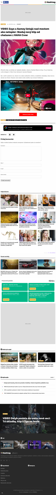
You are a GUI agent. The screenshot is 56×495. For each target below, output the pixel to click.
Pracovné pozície (7, 280)
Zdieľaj (6, 2)
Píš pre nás (3, 480)
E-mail (2, 168)
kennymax (26, 492)
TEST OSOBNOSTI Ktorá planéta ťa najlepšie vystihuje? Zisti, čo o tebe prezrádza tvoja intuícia (24, 393)
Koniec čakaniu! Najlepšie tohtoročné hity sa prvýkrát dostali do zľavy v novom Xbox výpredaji (28, 272)
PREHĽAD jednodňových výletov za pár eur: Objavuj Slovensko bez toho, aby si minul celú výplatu (25, 386)
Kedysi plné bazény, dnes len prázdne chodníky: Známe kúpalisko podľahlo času (26, 383)
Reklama (3, 478)
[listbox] (50, 377)
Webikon (35, 492)
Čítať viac (7, 427)
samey (20, 120)
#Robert (19, 24)
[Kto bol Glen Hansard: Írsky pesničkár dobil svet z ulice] (46, 357)
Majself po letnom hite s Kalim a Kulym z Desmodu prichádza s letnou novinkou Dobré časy (9, 366)
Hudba (3, 24)
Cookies (3, 473)
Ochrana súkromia (5, 475)
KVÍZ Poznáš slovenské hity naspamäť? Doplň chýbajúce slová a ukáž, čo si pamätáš (27, 366)
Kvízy (23, 360)
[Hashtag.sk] (50, 2)
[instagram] (6, 460)
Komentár (3, 145)
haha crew (9, 120)
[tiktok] (9, 460)
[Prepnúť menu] (1, 2)
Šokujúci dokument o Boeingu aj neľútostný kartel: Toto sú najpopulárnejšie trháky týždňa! (45, 272)
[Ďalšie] (54, 445)
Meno (2, 163)
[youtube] (4, 460)
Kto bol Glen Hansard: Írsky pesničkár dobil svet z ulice (45, 365)
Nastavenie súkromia (6, 482)
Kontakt (3, 468)
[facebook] (1, 460)
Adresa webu (3, 174)
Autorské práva (4, 470)
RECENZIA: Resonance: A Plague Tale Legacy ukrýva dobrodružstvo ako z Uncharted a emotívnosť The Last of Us (9, 273)
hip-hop (15, 120)
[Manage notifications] (2, 493)
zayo (25, 120)
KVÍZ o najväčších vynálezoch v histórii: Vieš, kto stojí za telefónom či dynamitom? (21, 390)
